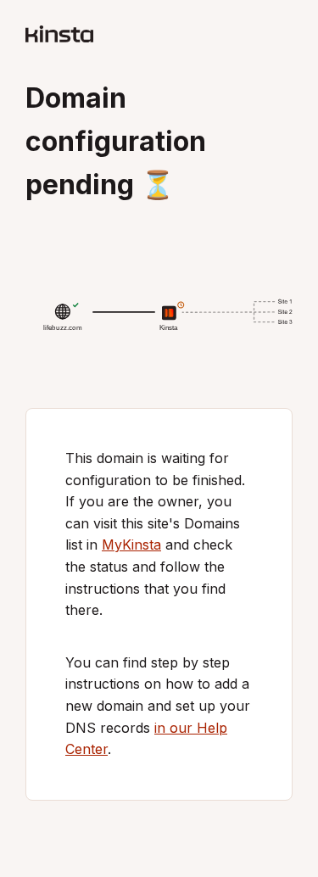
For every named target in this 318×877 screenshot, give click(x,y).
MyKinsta (131, 544)
